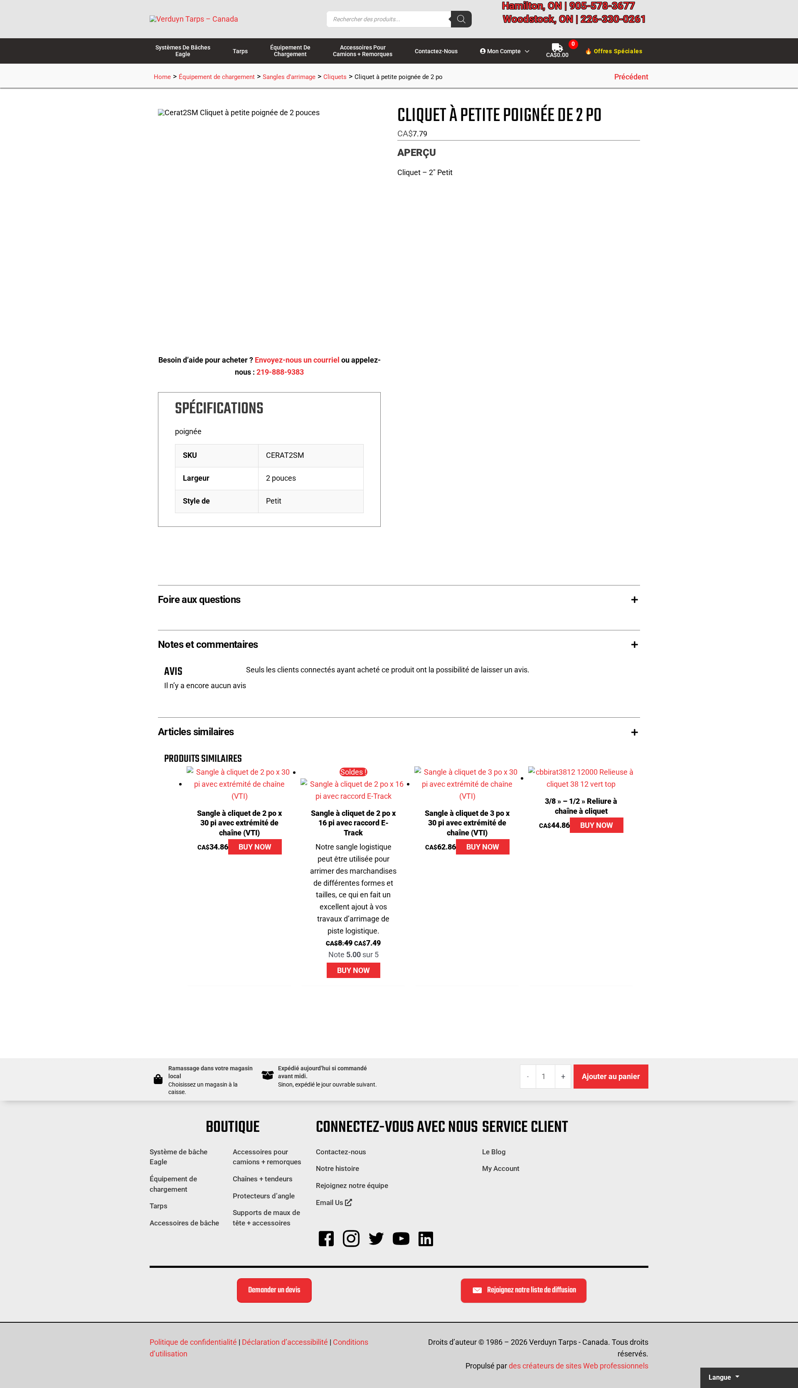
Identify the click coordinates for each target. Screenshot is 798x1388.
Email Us (330, 1202)
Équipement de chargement (217, 77)
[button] (525, 51)
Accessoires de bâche (184, 1223)
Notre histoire (337, 1168)
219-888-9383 (280, 372)
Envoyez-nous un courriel (297, 360)
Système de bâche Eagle (178, 1157)
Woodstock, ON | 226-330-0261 (574, 19)
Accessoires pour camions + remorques (267, 1157)
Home (162, 77)
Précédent (631, 76)
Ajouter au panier (611, 1076)
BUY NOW (255, 846)
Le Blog (494, 1152)
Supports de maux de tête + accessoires (266, 1217)
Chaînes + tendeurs (263, 1179)
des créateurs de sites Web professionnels (578, 1365)
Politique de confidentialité (193, 1342)
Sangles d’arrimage (289, 77)
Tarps (158, 1206)
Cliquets (335, 77)
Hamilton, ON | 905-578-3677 (568, 6)
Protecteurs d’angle (264, 1196)
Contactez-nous (341, 1152)
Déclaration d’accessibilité (285, 1342)
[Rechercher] (461, 19)
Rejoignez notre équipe (352, 1185)
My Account (501, 1168)
